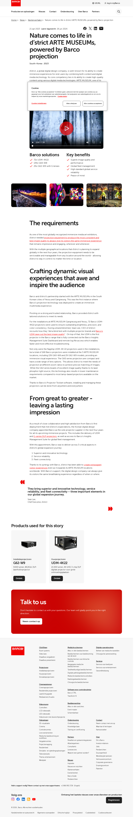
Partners (95, 12)
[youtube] (33, 799)
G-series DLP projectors (45, 436)
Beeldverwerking (74, 703)
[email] (101, 28)
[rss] (28, 799)
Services (99, 661)
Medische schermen (75, 648)
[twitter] (90, 28)
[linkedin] (95, 28)
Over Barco (83, 12)
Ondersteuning (67, 12)
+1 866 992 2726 (70, 786)
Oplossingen (43, 720)
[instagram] (12, 799)
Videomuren (43, 704)
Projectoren (43, 668)
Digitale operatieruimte (105, 648)
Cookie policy (62, 96)
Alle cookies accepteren (93, 103)
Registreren (114, 800)
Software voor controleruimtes (79, 690)
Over (98, 737)
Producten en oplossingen (22, 12)
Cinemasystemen (45, 684)
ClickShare (43, 648)
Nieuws (42, 12)
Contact (52, 12)
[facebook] (84, 28)
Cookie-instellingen (39, 103)
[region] (67, 96)
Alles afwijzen (71, 103)
